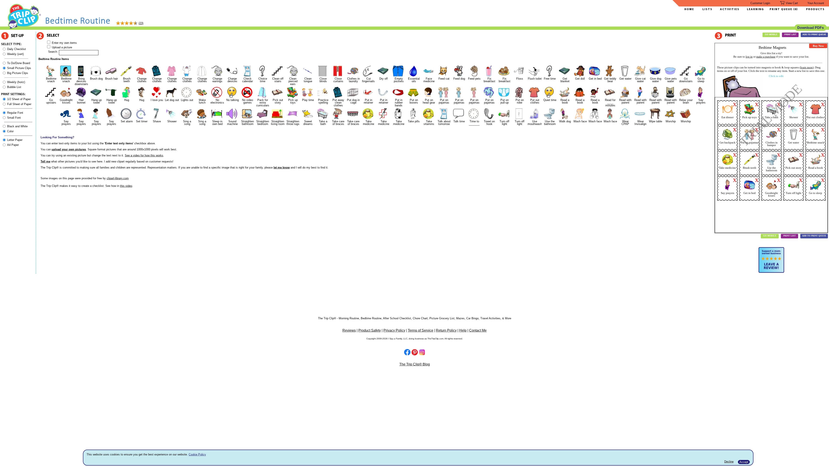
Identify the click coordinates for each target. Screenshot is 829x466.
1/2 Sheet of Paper (19, 99)
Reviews (349, 330)
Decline (729, 461)
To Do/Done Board (18, 63)
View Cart (792, 3)
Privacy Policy (394, 330)
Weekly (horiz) (16, 82)
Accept (743, 462)
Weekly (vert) (15, 54)
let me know (282, 167)
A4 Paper (13, 144)
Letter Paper (14, 140)
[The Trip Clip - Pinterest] (414, 352)
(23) (141, 23)
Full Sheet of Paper (19, 104)
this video (126, 185)
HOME (689, 9)
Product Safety (369, 330)
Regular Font (15, 112)
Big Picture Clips (17, 73)
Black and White (17, 126)
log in (749, 56)
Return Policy (446, 330)
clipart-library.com (118, 178)
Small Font (14, 117)
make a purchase (765, 56)
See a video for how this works (144, 155)
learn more (807, 67)
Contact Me (478, 330)
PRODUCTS (815, 9)
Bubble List (14, 87)
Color (10, 131)
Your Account (815, 3)
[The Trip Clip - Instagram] (422, 354)
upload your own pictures (69, 149)
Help (463, 330)
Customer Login (760, 3)
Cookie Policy (197, 454)
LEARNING (754, 9)
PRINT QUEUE (781, 9)
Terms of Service (420, 330)
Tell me (45, 161)
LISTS (707, 9)
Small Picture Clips (19, 68)
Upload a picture (61, 47)
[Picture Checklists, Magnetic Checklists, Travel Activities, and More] (24, 28)
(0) (795, 9)
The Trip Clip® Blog (414, 364)
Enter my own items (64, 42)
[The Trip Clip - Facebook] (407, 352)
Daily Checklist (16, 49)
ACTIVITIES (729, 9)
